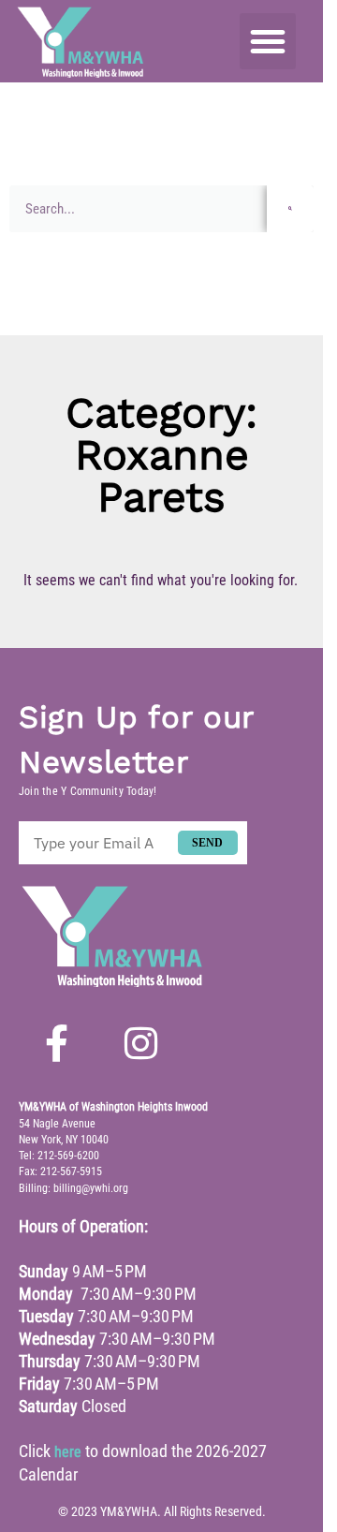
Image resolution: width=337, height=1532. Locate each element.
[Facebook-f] (56, 1043)
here (67, 1452)
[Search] (290, 208)
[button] (267, 41)
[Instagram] (140, 1043)
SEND (207, 842)
